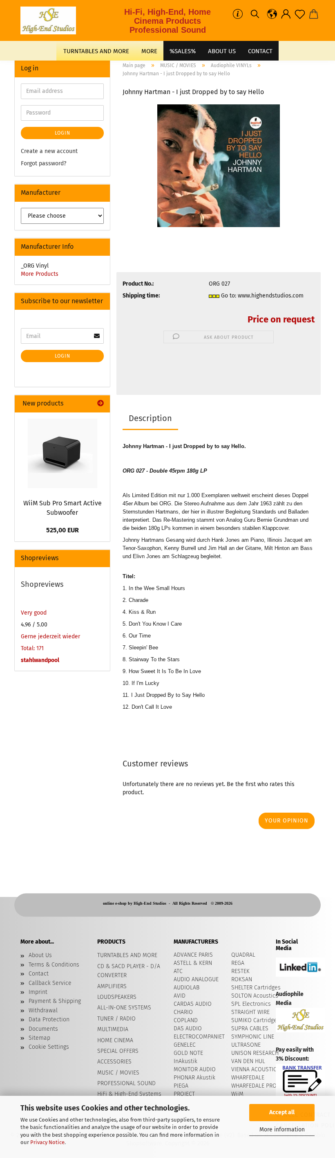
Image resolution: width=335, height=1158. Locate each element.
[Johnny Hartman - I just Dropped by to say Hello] (218, 165)
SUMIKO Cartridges (255, 1020)
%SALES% (183, 51)
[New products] (100, 403)
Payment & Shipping (55, 1001)
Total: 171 (32, 648)
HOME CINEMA (115, 1040)
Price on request (281, 319)
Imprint (38, 992)
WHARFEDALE (247, 1077)
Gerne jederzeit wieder (50, 636)
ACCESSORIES (114, 1061)
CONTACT (260, 51)
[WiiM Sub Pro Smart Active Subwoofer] (62, 453)
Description (150, 418)
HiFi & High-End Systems (129, 1093)
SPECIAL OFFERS (117, 1051)
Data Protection (49, 1019)
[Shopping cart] (314, 14)
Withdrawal (43, 1010)
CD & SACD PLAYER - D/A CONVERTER (128, 971)
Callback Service (50, 983)
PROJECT (184, 1093)
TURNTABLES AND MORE (96, 51)
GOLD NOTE (188, 1053)
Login (62, 133)
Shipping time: (141, 295)
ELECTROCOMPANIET (199, 1036)
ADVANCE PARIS (193, 954)
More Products (39, 273)
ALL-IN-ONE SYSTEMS (124, 1007)
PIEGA (181, 1085)
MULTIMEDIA (112, 1029)
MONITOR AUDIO (195, 1069)
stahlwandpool (40, 660)
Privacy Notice (47, 1142)
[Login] (286, 14)
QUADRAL (243, 954)
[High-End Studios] (51, 20)
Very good (34, 612)
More (149, 51)
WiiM (237, 1093)
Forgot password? (43, 163)
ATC (178, 971)
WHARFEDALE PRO (254, 1085)
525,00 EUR (62, 530)
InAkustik (185, 1061)
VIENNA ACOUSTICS (255, 1069)
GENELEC (185, 1044)
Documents (43, 1028)
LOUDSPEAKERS (116, 997)
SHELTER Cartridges (256, 987)
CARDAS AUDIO (193, 1003)
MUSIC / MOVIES (118, 1072)
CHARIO (183, 1012)
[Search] (255, 14)
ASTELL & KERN (193, 963)
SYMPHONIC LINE (252, 1036)
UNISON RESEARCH (255, 1053)
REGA (237, 963)
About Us (222, 51)
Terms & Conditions (54, 964)
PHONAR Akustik (194, 1077)
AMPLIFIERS (112, 986)
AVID (179, 995)
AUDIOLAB (186, 987)
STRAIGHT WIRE (250, 1012)
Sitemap (39, 1037)
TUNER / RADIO (116, 1018)
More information (282, 1129)
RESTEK (240, 971)
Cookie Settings (49, 1046)
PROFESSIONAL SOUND (126, 1083)
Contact (39, 973)
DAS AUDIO (188, 1028)
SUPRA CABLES (249, 1028)
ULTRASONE (246, 1044)
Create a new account (49, 151)
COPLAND (186, 1020)
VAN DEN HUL (248, 1061)
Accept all (282, 1112)
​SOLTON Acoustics (254, 995)
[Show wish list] (300, 14)
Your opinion (286, 820)
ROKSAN (241, 979)
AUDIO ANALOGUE (196, 979)
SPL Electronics (251, 1003)
